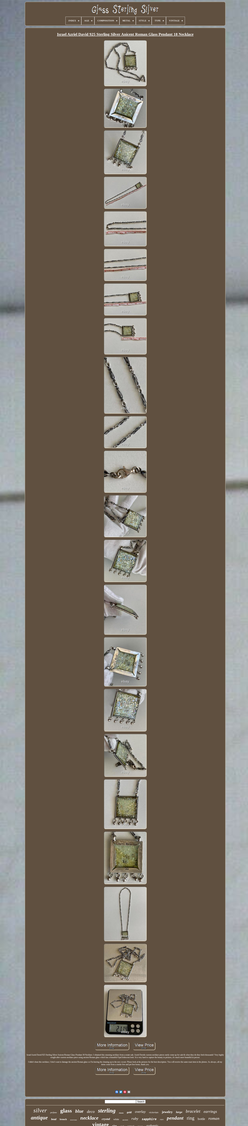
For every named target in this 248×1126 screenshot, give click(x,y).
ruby (134, 1118)
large (179, 1112)
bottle (201, 1119)
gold (129, 1112)
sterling (107, 1110)
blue (79, 1111)
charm (121, 1113)
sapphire (149, 1119)
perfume (53, 1112)
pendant (175, 1118)
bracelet (193, 1111)
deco (91, 1111)
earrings (210, 1111)
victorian (153, 1112)
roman (213, 1118)
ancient (125, 1120)
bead (53, 1119)
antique (39, 1118)
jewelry (167, 1112)
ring (190, 1118)
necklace (89, 1118)
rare (161, 1119)
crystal (106, 1119)
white (116, 1119)
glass (66, 1111)
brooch (63, 1119)
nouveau (73, 1120)
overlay (140, 1112)
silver (40, 1110)
